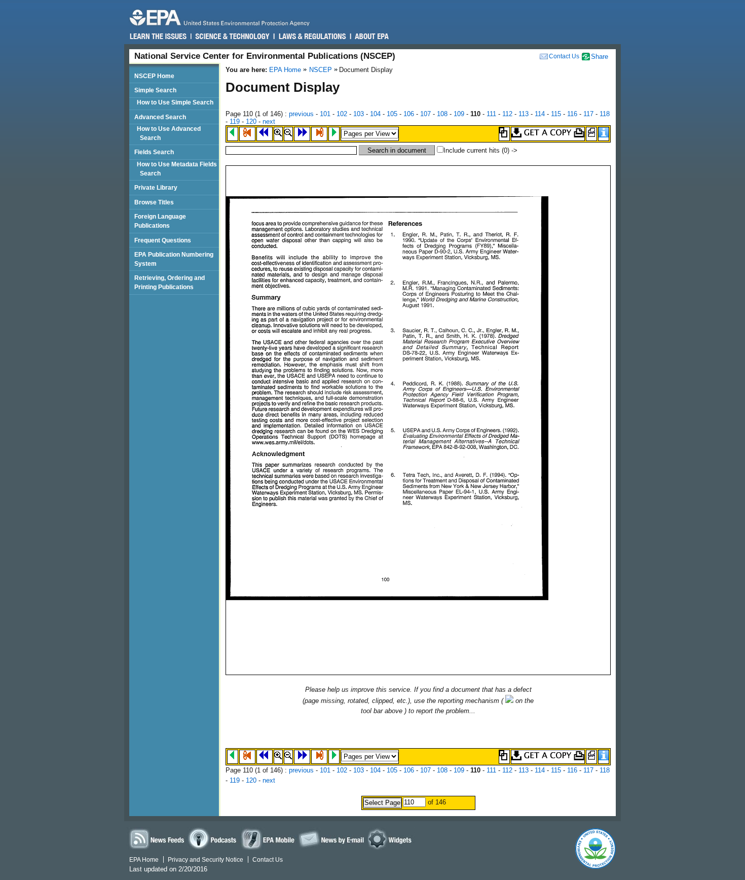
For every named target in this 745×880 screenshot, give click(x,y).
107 (425, 114)
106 (408, 114)
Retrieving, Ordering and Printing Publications (169, 282)
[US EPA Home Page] (224, 17)
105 (392, 114)
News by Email (331, 838)
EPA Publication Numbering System (173, 259)
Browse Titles (154, 202)
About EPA (371, 36)
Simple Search (155, 90)
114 (540, 114)
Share (599, 56)
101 (325, 114)
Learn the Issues (158, 36)
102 (342, 114)
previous (301, 114)
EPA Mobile (268, 838)
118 (605, 114)
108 (442, 114)
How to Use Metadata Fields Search (178, 169)
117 (588, 114)
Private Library (155, 187)
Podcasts (214, 838)
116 (572, 114)
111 (491, 114)
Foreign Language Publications (160, 221)
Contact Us (564, 56)
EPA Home (285, 70)
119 (235, 121)
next (269, 121)
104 (375, 114)
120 (251, 121)
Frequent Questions (162, 240)
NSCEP (320, 70)
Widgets (391, 838)
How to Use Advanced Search (170, 133)
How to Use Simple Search (176, 102)
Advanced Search (160, 117)
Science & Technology (232, 36)
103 (358, 114)
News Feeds (157, 838)
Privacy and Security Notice (205, 859)
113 (523, 114)
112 (507, 114)
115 (556, 114)
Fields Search (154, 152)
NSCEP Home (154, 76)
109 (459, 114)
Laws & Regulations (311, 36)
